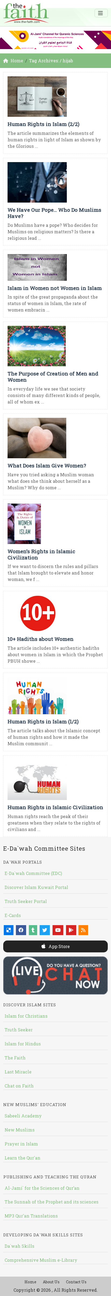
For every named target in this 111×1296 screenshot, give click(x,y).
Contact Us (76, 1281)
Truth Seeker (19, 1029)
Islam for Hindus (23, 1044)
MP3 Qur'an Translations (31, 1216)
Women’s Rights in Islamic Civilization (41, 554)
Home (30, 1281)
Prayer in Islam (21, 1144)
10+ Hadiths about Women (41, 638)
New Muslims (19, 1130)
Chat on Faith (19, 1086)
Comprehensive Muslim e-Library (41, 1260)
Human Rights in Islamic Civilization (55, 807)
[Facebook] (21, 930)
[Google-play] (71, 930)
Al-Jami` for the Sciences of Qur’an (42, 1188)
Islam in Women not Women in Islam (55, 288)
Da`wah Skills (19, 1246)
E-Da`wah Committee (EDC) (33, 873)
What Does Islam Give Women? (47, 465)
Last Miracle (18, 1072)
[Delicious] (8, 930)
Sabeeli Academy (23, 1116)
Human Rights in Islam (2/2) (43, 124)
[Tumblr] (33, 930)
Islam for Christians (26, 1016)
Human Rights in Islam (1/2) (43, 721)
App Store (58, 946)
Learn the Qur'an (22, 1158)
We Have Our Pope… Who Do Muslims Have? (54, 212)
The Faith (15, 1058)
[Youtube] (58, 930)
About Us (51, 1281)
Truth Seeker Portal (26, 901)
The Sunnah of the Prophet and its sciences (51, 1202)
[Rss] (83, 930)
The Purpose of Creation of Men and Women (53, 376)
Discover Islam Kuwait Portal (36, 887)
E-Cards (13, 915)
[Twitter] (45, 930)
